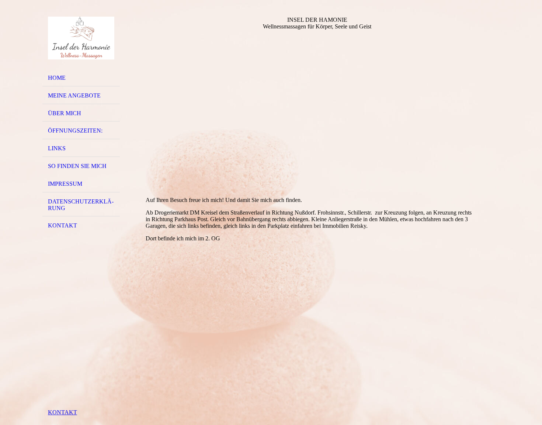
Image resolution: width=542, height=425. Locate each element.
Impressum (65, 184)
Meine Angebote (74, 95)
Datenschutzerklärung (81, 204)
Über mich (64, 113)
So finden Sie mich (77, 166)
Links (57, 148)
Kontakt (62, 225)
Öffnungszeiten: (75, 130)
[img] (81, 38)
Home (57, 78)
